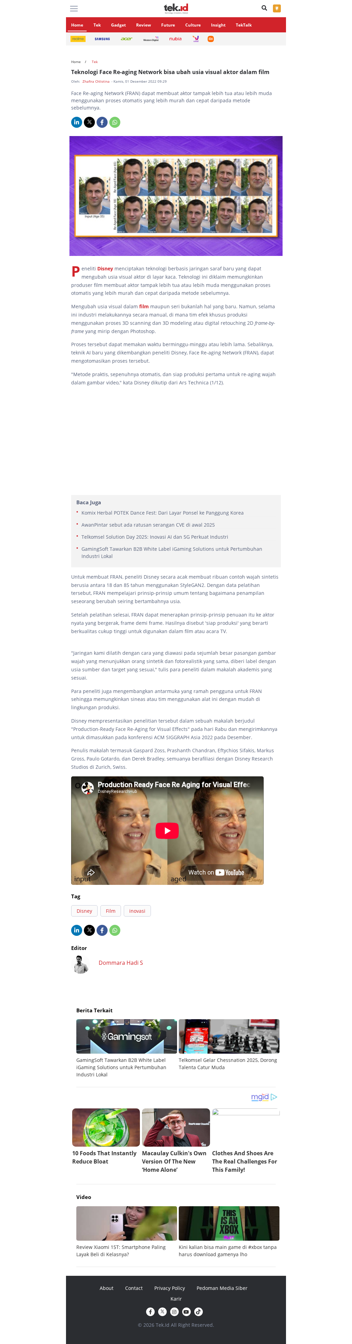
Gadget (118, 25)
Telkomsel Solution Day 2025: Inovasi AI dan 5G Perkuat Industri (154, 537)
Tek (97, 25)
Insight (218, 25)
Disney (105, 268)
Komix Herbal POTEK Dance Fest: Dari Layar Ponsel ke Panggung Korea (162, 512)
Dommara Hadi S (121, 962)
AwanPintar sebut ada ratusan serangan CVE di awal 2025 (148, 524)
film (144, 306)
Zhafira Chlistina (96, 81)
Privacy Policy (169, 1288)
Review (143, 25)
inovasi (137, 911)
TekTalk (244, 25)
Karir (176, 1298)
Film (111, 911)
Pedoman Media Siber (222, 1288)
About (106, 1288)
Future (168, 25)
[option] (127, 1048)
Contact (134, 1288)
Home (77, 25)
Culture (193, 25)
